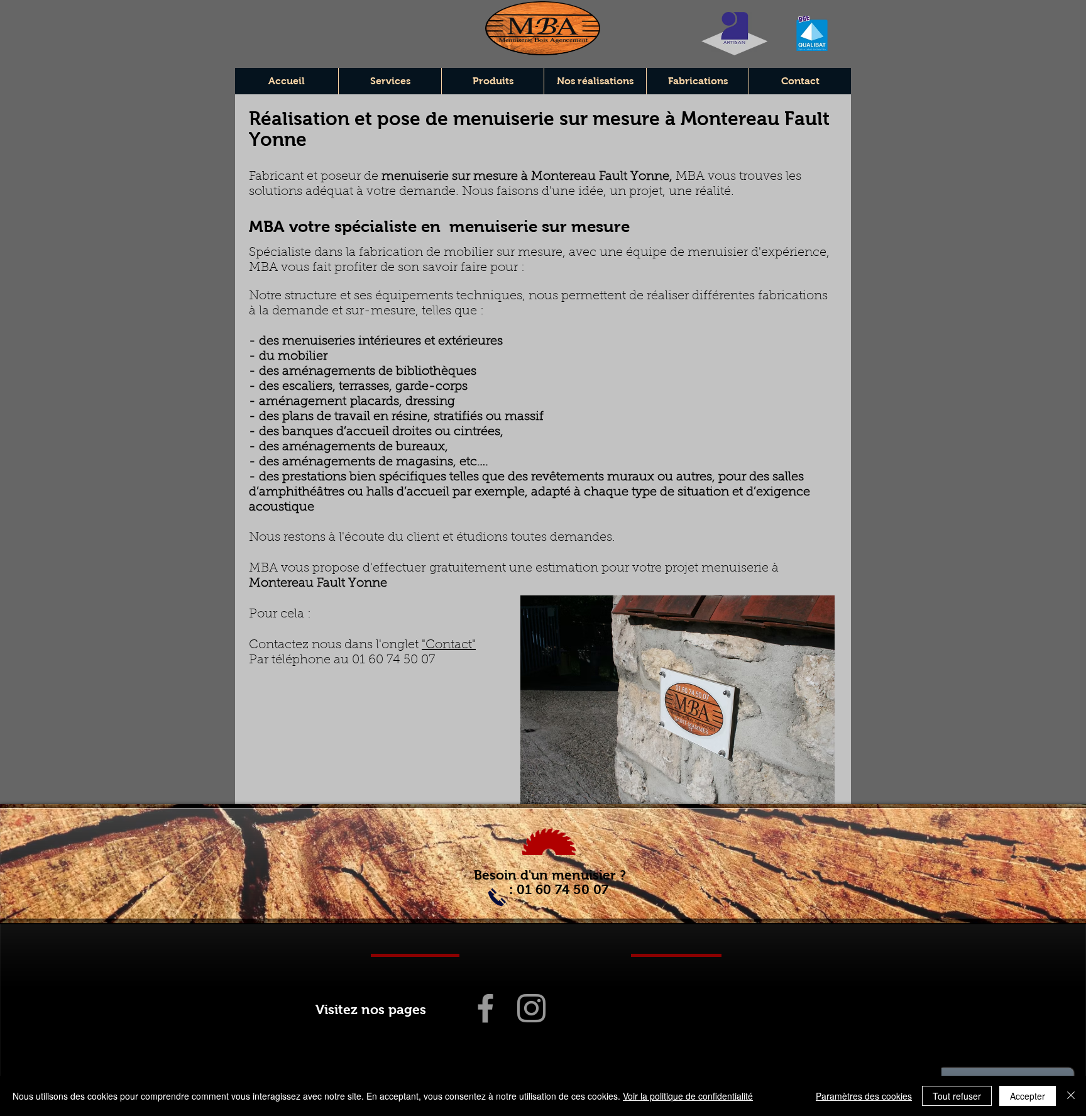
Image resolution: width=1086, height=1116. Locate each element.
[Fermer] (1070, 1096)
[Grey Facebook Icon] (485, 1008)
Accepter (1027, 1096)
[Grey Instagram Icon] (531, 1008)
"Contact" (449, 645)
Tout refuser (957, 1096)
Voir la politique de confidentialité (688, 1096)
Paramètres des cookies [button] (864, 1096)
